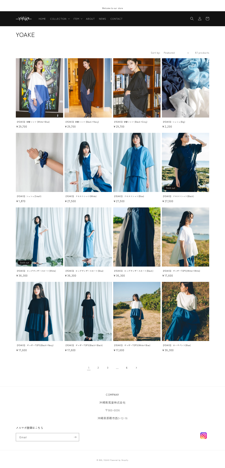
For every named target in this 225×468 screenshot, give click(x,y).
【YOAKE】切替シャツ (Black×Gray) (130, 122)
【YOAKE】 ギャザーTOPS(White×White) (181, 271)
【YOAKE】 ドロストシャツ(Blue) (128, 196)
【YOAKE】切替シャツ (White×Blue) (33, 122)
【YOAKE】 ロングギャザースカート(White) (36, 271)
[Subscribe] (75, 437)
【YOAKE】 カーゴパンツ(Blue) (176, 345)
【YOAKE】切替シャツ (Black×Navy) (82, 122)
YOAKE (107, 460)
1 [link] (88, 367)
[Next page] (136, 368)
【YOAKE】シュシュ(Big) (173, 122)
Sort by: (155, 52)
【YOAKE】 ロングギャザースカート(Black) (133, 271)
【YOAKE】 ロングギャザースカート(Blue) (84, 271)
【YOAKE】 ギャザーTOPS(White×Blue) (131, 345)
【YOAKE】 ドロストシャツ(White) (81, 196)
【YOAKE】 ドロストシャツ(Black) (178, 196)
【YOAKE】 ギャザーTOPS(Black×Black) (84, 345)
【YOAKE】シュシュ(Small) (28, 196)
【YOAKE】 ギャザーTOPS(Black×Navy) (34, 345)
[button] (59, 18)
